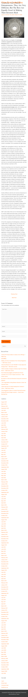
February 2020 (4, 414)
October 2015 (4, 490)
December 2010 (4, 612)
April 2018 (3, 437)
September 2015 (5, 492)
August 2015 (4, 494)
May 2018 (3, 435)
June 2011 (3, 599)
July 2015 (3, 496)
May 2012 (3, 576)
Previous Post (14, 294)
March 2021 (4, 404)
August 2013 (4, 545)
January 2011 (4, 610)
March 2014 (4, 530)
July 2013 (3, 547)
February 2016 (4, 481)
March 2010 (4, 631)
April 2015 (3, 502)
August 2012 (4, 570)
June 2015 (3, 498)
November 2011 (4, 589)
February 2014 (4, 532)
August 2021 (4, 402)
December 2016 (4, 460)
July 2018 (3, 433)
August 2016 (4, 469)
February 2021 (4, 406)
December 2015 (4, 486)
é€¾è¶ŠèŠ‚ (3, 358)
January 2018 (4, 439)
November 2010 (4, 614)
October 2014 (4, 515)
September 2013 (5, 542)
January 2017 (4, 458)
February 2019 (4, 429)
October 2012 (4, 566)
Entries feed (4, 683)
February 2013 (4, 557)
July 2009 (3, 648)
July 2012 (3, 572)
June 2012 (3, 574)
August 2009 (4, 646)
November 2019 (4, 420)
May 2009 (3, 652)
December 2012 (4, 561)
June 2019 (3, 423)
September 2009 (5, 643)
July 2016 (3, 471)
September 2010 (5, 618)
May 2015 (3, 500)
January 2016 (4, 484)
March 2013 (4, 555)
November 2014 (4, 513)
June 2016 (3, 473)
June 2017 (3, 452)
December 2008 (4, 662)
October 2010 (4, 616)
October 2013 (4, 540)
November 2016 (4, 463)
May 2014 (3, 526)
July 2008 (3, 673)
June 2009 (3, 650)
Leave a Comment (5, 14)
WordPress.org (4, 687)
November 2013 (4, 538)
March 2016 (4, 479)
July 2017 (3, 450)
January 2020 (4, 416)
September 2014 (5, 517)
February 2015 (4, 507)
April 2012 (3, 578)
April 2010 (3, 629)
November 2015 (4, 488)
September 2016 (5, 467)
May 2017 (3, 454)
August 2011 (4, 595)
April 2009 (3, 654)
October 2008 (4, 666)
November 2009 (5, 639)
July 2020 (3, 410)
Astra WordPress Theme (14, 694)
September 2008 (5, 669)
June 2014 (3, 523)
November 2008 (4, 664)
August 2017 (4, 448)
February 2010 (4, 633)
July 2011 (3, 597)
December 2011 (4, 587)
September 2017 (5, 446)
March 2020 (4, 412)
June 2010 (3, 624)
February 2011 (4, 608)
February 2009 (4, 658)
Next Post (14, 297)
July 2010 (3, 622)
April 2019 (3, 425)
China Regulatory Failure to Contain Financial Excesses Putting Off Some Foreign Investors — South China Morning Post (13, 392)
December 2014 (4, 511)
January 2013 (4, 559)
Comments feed (4, 685)
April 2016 (3, 477)
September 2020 (5, 408)
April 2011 (3, 603)
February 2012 (4, 582)
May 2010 (3, 627)
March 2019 (4, 427)
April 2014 (3, 528)
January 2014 (4, 534)
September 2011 (4, 593)
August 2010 (4, 620)
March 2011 (3, 606)
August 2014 (4, 519)
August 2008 (4, 671)
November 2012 (4, 563)
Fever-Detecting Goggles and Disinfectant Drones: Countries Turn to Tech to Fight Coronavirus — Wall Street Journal (12, 374)
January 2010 (4, 635)
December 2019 (4, 418)
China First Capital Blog (12, 2)
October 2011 (4, 591)
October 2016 (4, 465)
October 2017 (4, 444)
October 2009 (4, 641)
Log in (2, 681)
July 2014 (3, 521)
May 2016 (3, 475)
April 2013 (3, 553)
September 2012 (5, 568)
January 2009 (4, 660)
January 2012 (4, 584)
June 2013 (3, 549)
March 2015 (4, 505)
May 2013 (3, 551)
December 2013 (4, 536)
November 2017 (4, 441)
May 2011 (3, 601)
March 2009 (4, 656)
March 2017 (4, 456)
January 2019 (4, 431)
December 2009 (5, 637)
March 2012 (4, 580)
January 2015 (4, 509)
